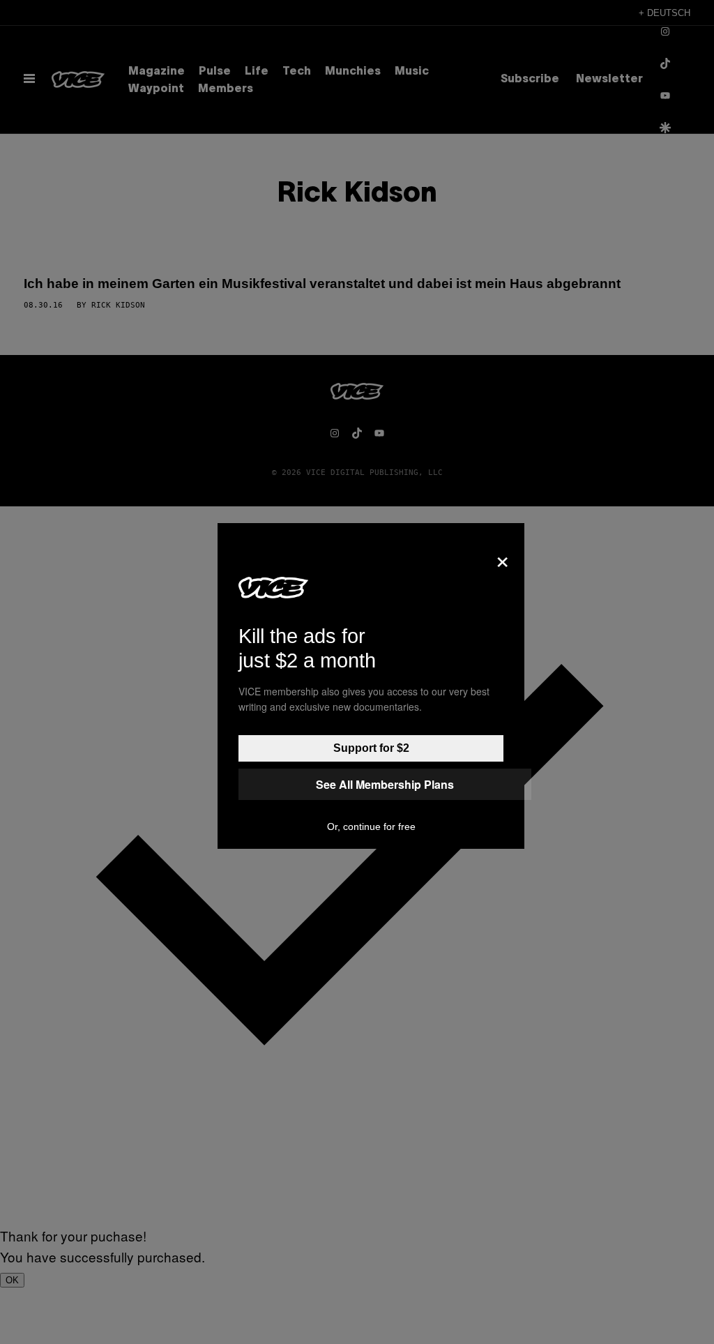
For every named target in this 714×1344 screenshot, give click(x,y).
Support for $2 (371, 748)
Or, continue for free (371, 826)
